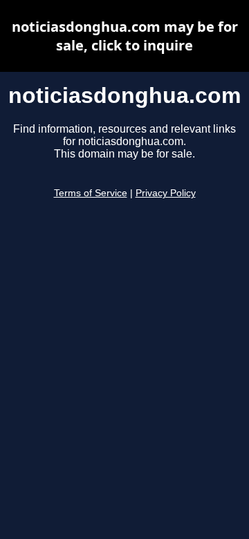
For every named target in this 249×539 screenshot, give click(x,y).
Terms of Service (90, 193)
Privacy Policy (166, 193)
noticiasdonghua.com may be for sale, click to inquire (125, 36)
